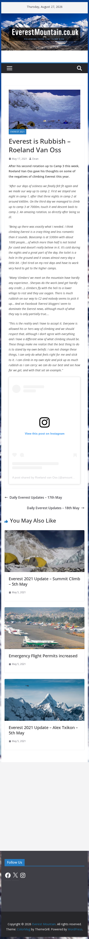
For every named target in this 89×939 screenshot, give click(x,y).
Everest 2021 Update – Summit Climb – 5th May (44, 581)
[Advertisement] (44, 806)
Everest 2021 (17, 131)
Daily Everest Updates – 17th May (36, 497)
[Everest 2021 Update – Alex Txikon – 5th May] (44, 682)
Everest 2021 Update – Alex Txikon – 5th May (43, 730)
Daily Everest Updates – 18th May (53, 508)
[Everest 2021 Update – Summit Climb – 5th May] (44, 533)
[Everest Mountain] (44, 16)
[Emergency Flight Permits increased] (44, 610)
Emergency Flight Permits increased (43, 656)
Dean (35, 159)
